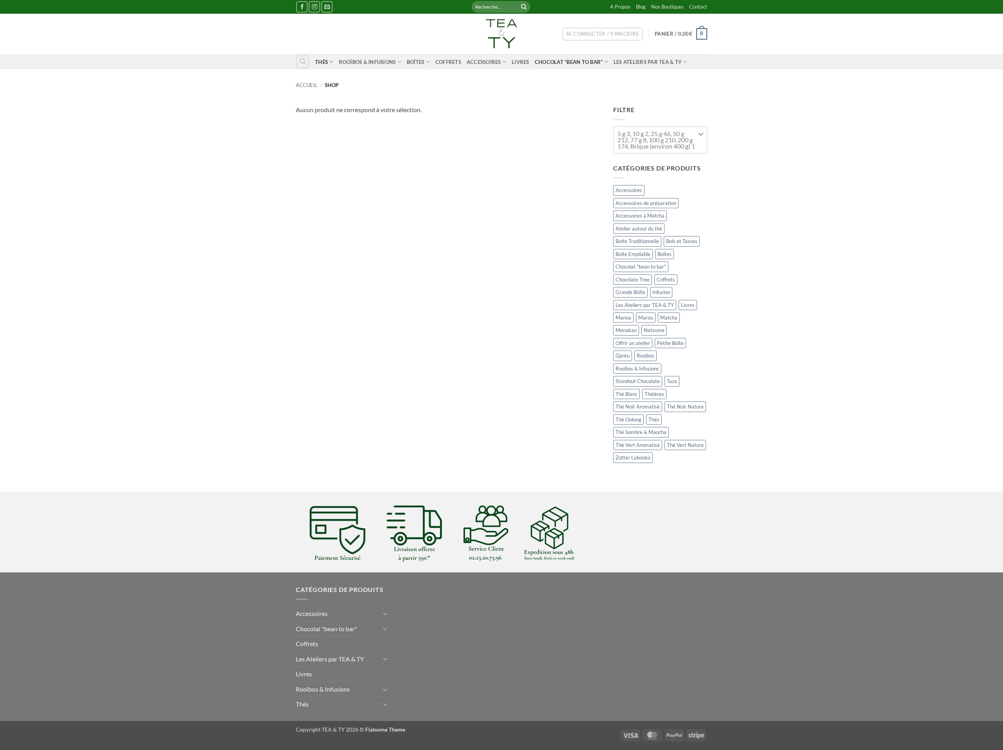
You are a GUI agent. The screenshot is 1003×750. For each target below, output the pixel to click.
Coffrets (448, 62)
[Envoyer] (524, 7)
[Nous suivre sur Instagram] (314, 7)
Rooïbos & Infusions (367, 62)
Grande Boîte (630, 292)
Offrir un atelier (633, 343)
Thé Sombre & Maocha (641, 432)
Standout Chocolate (638, 381)
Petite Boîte (670, 343)
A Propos (620, 7)
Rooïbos (645, 356)
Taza (672, 381)
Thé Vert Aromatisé (638, 445)
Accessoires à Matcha (640, 215)
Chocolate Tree (633, 279)
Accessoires (484, 62)
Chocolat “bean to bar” (569, 62)
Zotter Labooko (633, 457)
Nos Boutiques (667, 7)
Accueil (306, 85)
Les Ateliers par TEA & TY (648, 62)
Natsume (654, 330)
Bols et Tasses (681, 241)
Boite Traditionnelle (637, 241)
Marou (645, 317)
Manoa (623, 317)
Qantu (623, 356)
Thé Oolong (628, 419)
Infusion (661, 292)
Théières (654, 394)
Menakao (626, 330)
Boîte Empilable (633, 254)
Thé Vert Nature (685, 445)
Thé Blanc (626, 394)
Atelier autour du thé (639, 228)
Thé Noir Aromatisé (638, 406)
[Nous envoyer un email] (327, 7)
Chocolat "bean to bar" (641, 266)
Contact (698, 7)
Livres (520, 62)
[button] (603, 34)
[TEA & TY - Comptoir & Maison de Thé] (501, 34)
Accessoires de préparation (646, 203)
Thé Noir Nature (685, 406)
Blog (641, 7)
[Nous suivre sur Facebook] (302, 7)
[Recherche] (303, 62)
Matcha (668, 317)
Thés (321, 62)
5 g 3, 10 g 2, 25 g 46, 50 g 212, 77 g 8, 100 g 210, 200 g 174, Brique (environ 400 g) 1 (656, 140)
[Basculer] (385, 613)
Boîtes (416, 62)
